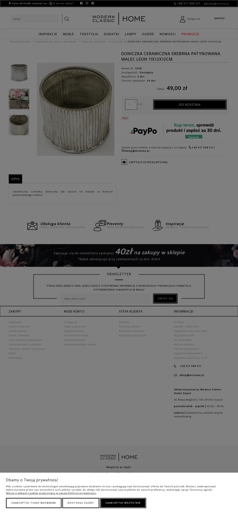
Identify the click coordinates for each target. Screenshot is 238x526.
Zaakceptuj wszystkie (123, 503)
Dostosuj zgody (81, 503)
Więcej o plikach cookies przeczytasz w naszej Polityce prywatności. (51, 493)
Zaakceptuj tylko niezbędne (33, 503)
